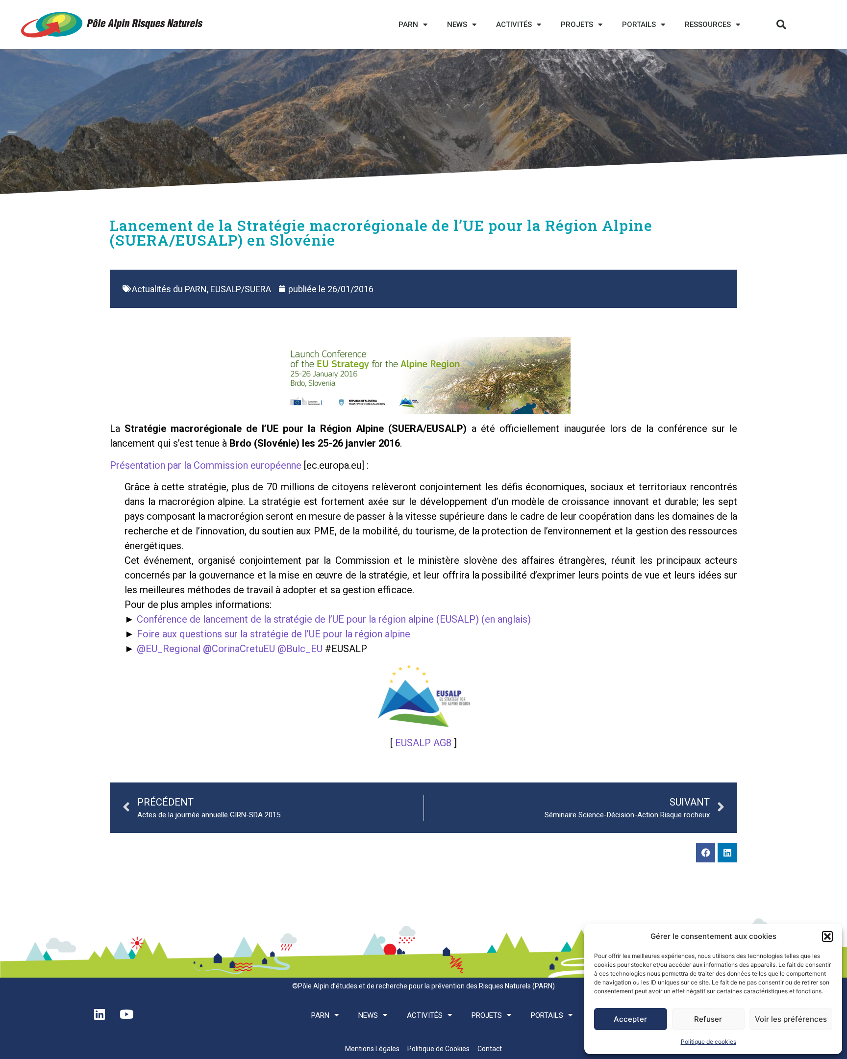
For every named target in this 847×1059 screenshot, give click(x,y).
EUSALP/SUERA (240, 289)
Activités (514, 24)
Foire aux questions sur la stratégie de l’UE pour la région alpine (273, 634)
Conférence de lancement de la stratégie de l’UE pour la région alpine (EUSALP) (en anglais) (334, 619)
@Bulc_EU (300, 649)
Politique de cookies (708, 1041)
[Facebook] (706, 852)
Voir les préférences (791, 1019)
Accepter (630, 1019)
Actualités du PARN (169, 289)
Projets (577, 24)
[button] (827, 936)
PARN (408, 24)
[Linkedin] (727, 852)
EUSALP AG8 (423, 743)
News (457, 24)
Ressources (708, 24)
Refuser (708, 1019)
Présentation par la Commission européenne (205, 465)
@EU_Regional (168, 649)
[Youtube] (126, 1014)
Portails (639, 24)
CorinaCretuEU (239, 649)
